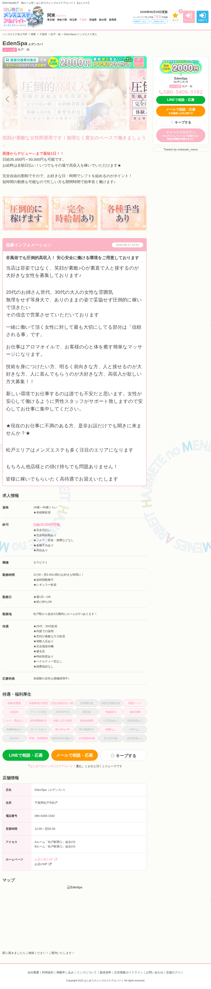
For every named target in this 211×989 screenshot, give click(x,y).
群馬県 (112, 19)
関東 (56, 15)
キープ (175, 20)
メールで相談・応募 (74, 755)
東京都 (51, 19)
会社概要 (33, 972)
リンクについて (87, 972)
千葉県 (83, 19)
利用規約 (48, 972)
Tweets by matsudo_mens (181, 149)
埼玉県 (73, 19)
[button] (7, 99)
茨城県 (93, 19)
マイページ (189, 20)
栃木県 (103, 19)
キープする (183, 122)
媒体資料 (105, 972)
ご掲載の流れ (158, 21)
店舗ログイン (174, 972)
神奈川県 (62, 19)
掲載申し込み (140, 21)
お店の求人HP (44, 859)
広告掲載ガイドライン (128, 972)
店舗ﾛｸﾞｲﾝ (202, 20)
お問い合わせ (154, 972)
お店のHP (41, 864)
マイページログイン (181, 135)
